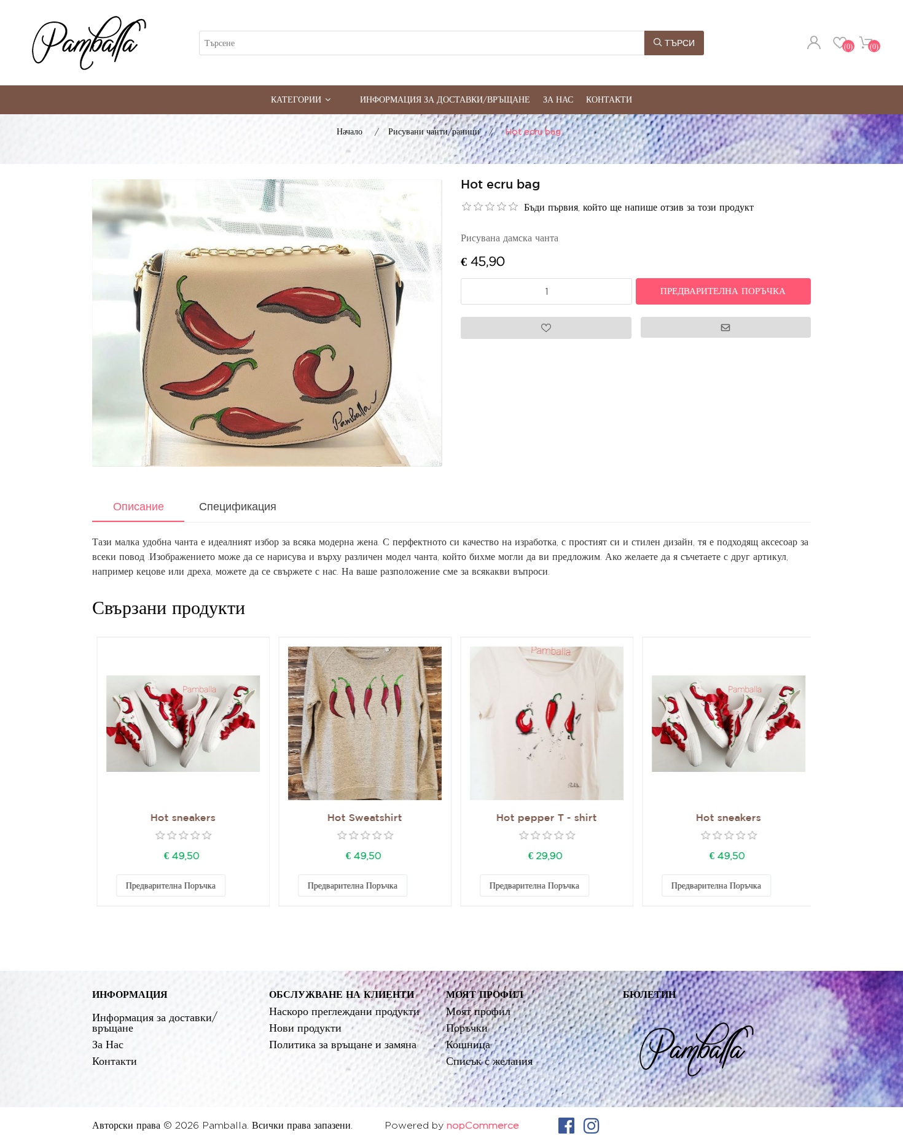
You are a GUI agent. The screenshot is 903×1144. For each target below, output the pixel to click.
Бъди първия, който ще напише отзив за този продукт (639, 207)
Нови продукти (305, 1027)
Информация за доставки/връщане (445, 99)
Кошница (468, 1044)
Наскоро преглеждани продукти (344, 1011)
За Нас (558, 99)
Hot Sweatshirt (360, 818)
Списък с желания (489, 1061)
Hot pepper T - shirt (542, 818)
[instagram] (592, 1125)
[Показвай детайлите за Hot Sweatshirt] (360, 723)
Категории (296, 99)
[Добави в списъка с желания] (233, 885)
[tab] (138, 508)
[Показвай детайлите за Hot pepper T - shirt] (542, 723)
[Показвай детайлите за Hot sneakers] (179, 723)
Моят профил (478, 1011)
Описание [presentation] (138, 506)
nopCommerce (483, 1125)
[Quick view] (178, 723)
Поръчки (467, 1027)
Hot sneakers (178, 818)
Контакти (609, 99)
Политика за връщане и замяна (342, 1044)
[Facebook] (566, 1125)
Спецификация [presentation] (237, 506)
